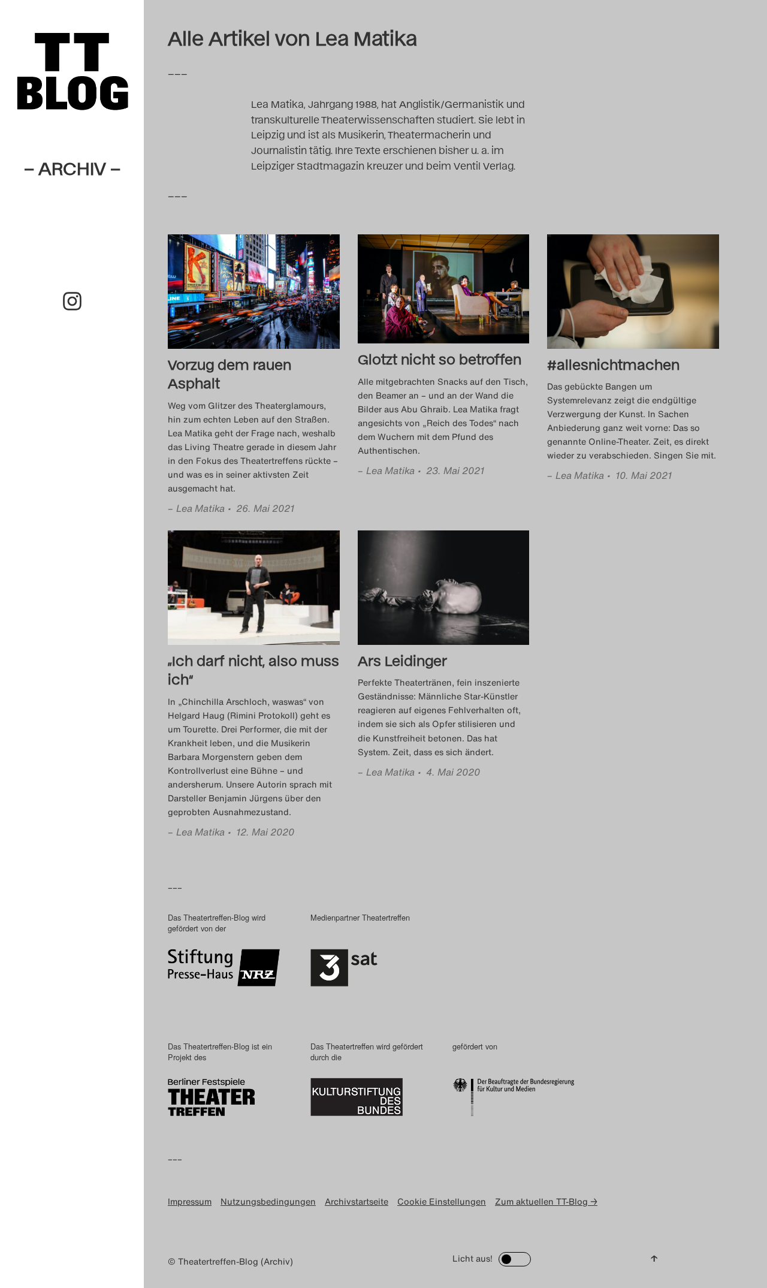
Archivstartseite (356, 1201)
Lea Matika (200, 508)
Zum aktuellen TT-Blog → (546, 1201)
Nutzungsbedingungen (268, 1201)
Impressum (190, 1201)
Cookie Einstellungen (441, 1201)
